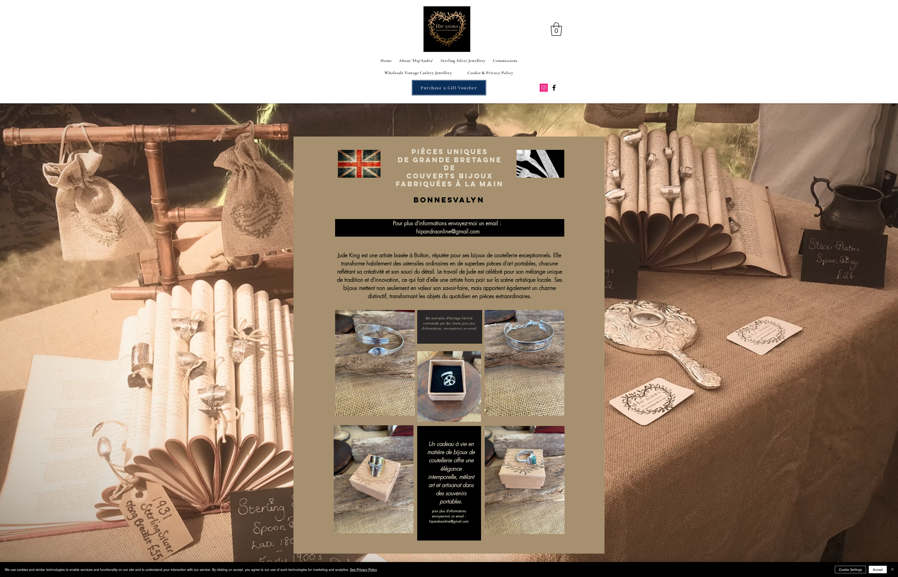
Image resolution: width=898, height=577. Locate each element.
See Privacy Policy (363, 569)
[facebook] (554, 88)
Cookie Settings (850, 569)
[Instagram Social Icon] (544, 88)
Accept (878, 569)
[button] (556, 29)
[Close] (892, 569)
